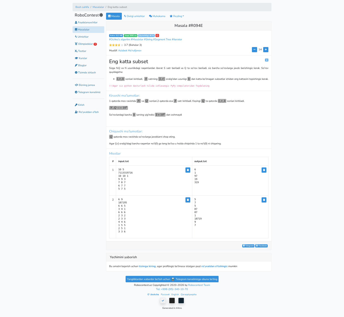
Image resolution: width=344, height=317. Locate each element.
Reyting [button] (177, 16)
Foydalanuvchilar (87, 22)
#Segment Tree (162, 39)
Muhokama (158, 16)
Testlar (81, 51)
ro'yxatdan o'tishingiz (214, 266)
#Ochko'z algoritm (119, 39)
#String (148, 39)
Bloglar (82, 65)
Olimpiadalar (86, 44)
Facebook (262, 245)
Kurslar (82, 58)
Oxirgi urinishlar (135, 16)
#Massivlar (137, 39)
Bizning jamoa (86, 85)
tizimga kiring (147, 266)
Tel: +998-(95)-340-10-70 (172, 289)
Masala (115, 16)
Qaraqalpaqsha (189, 294)
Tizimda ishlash (86, 72)
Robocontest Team (199, 285)
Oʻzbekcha (153, 294)
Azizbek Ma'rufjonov (129, 50)
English (175, 294)
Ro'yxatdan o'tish (88, 112)
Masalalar (98, 7)
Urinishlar (83, 36)
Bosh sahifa (82, 7)
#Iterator (177, 39)
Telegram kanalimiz (89, 92)
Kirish (80, 105)
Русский (165, 294)
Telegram (249, 245)
